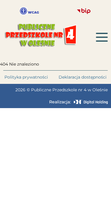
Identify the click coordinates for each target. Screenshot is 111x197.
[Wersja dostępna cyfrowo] (29, 11)
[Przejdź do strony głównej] (49, 37)
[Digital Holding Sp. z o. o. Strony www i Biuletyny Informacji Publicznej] (91, 102)
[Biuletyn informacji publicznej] (83, 11)
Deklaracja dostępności (83, 77)
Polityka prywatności (26, 77)
